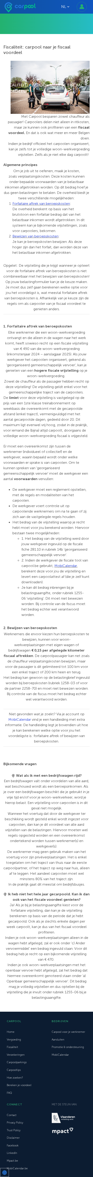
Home (10, 1031)
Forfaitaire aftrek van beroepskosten (41, 203)
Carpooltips (14, 1070)
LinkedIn (12, 1153)
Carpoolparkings (17, 1062)
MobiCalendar (65, 566)
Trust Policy (14, 1130)
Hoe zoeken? (15, 1077)
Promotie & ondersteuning (68, 1047)
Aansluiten (58, 1039)
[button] (4, 1172)
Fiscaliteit (12, 1047)
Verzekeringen (16, 1054)
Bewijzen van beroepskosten (35, 236)
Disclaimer (13, 1137)
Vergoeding (14, 1039)
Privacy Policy (15, 1122)
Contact (11, 1115)
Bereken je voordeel (19, 1085)
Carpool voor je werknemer (68, 1031)
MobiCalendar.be (17, 1168)
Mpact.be (12, 1160)
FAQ (9, 1092)
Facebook (13, 1145)
